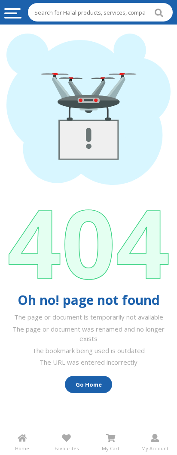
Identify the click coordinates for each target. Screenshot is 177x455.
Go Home (89, 384)
